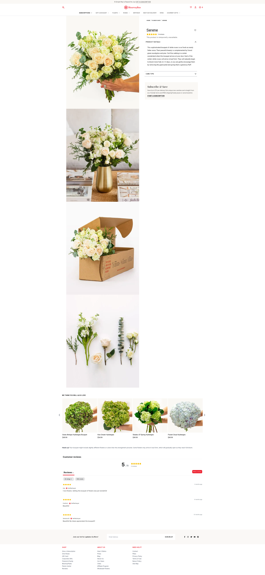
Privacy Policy (137, 556)
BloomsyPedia (67, 563)
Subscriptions (84, 13)
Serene (164, 20)
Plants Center (66, 566)
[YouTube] (194, 537)
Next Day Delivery (150, 13)
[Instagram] (188, 537)
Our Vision (100, 561)
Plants (115, 13)
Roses (125, 13)
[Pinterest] (198, 537)
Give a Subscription (68, 551)
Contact (135, 551)
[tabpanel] (132, 501)
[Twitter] (191, 537)
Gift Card (65, 556)
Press (99, 554)
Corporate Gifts (67, 559)
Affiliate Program (103, 566)
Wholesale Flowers (103, 568)
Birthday (136, 13)
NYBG (162, 13)
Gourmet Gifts (172, 13)
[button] (171, 42)
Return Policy (136, 561)
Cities (99, 563)
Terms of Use (136, 559)
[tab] (85, 13)
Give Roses (66, 554)
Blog (98, 556)
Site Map (135, 563)
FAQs (134, 554)
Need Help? (137, 547)
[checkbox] (80, 479)
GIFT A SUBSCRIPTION (143, 2)
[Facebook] (185, 537)
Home (148, 20)
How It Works (101, 551)
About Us (101, 547)
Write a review (197, 471)
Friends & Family (67, 561)
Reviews (65, 568)
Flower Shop (156, 20)
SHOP (64, 547)
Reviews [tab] (69, 472)
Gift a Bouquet (101, 13)
